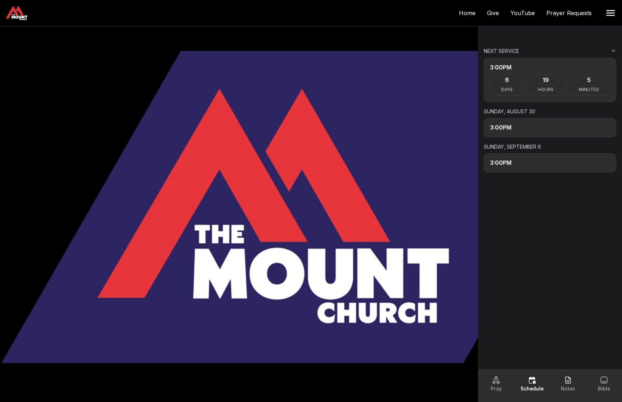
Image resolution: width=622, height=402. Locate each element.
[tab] (496, 384)
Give (496, 13)
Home (470, 13)
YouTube (525, 13)
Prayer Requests (572, 13)
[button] (610, 13)
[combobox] (580, 51)
